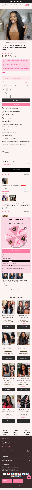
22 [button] (15, 85)
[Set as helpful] (3, 188)
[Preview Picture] (5, 181)
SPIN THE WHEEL (16, 250)
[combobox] (6, 263)
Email (3, 254)
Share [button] (7, 152)
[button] (3, 5)
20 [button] (9, 85)
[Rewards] (29, 477)
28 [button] (4, 89)
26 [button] (27, 85)
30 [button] (10, 89)
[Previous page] (8, 289)
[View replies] (6, 188)
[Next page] (26, 289)
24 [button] (21, 85)
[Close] (29, 219)
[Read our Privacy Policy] (28, 271)
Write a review (16, 169)
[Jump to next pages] (20, 289)
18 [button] (4, 85)
